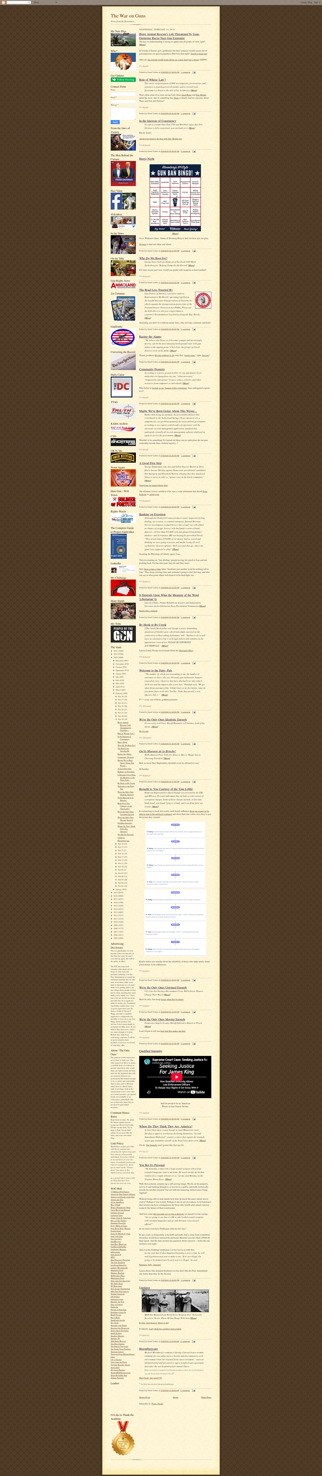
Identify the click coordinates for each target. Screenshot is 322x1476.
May (118, 683)
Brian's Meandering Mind (120, 1207)
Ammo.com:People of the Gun (123, 1197)
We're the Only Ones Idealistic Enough (126, 793)
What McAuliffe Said (119, 1375)
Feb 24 (121, 709)
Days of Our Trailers (118, 1220)
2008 (116, 928)
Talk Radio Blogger (118, 1341)
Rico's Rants (115, 1317)
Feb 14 (121, 853)
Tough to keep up (198, 53)
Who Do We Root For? (127, 745)
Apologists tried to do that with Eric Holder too (160, 138)
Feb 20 (121, 716)
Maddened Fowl (117, 1270)
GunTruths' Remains (118, 1249)
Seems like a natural (148, 610)
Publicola (114, 1307)
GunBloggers (116, 1241)
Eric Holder (201, 94)
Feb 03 (121, 886)
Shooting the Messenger (120, 1328)
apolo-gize (154, 494)
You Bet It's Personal (125, 834)
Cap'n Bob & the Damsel (120, 1210)
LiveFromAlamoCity (119, 1265)
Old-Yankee (115, 1296)
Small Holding (116, 1333)
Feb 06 (121, 876)
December (120, 660)
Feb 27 (121, 699)
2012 (116, 915)
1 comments (185, 72)
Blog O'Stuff (115, 1204)
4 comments (185, 283)
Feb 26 (121, 703)
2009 (116, 925)
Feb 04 (121, 883)
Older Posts (206, 1397)
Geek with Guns (117, 1236)
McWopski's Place (118, 1275)
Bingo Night (122, 742)
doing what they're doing (172, 999)
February (119, 693)
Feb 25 (121, 706)
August (119, 673)
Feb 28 (121, 696)
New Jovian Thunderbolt (120, 1288)
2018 (116, 896)
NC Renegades (116, 1286)
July (117, 677)
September (120, 670)
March (118, 690)
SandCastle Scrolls (118, 1320)
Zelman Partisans (117, 1378)
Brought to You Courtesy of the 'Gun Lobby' (125, 806)
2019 (116, 892)
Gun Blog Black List (118, 1244)
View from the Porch (119, 1362)
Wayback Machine (118, 1370)
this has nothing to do (164, 355)
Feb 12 (121, 860)
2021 (116, 654)
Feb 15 (121, 850)
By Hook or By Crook (126, 783)
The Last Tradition (118, 1262)
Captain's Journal (117, 1212)
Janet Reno (186, 94)
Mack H (145, 66)
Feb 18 (121, 844)
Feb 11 (121, 863)
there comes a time (152, 569)
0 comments (185, 507)
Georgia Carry (116, 1238)
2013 (116, 912)
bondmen (146, 971)
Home (175, 1397)
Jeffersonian (115, 1252)
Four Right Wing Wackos (120, 1228)
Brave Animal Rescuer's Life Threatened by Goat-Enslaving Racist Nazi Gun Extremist (169, 36)
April (118, 686)
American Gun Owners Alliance (123, 1194)
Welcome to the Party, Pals (155, 670)
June (118, 680)
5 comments (185, 329)
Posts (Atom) (157, 1403)
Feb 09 (121, 869)
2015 (116, 905)
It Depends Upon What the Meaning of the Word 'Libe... (127, 777)
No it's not (143, 731)
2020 (116, 657)
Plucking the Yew (117, 1301)
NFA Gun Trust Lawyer (120, 1291)
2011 (116, 918)
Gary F (145, 1151)
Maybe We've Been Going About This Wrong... (126, 763)
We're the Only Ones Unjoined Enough (126, 813)
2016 (116, 902)
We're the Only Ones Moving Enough (125, 818)
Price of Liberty (117, 1304)
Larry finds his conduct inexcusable (165, 1328)
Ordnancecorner (117, 1299)
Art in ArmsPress (117, 1202)
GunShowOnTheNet (118, 1246)
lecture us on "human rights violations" (169, 387)
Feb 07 (121, 873)
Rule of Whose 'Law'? (126, 733)
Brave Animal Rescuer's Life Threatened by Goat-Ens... (124, 726)
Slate (176, 97)
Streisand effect (186, 650)
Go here (142, 244)
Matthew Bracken (117, 1273)
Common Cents (117, 1215)
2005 (116, 938)
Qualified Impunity (125, 823)
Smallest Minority (117, 1336)
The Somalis (151, 1145)
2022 (116, 651)
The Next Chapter (117, 1344)
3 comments (185, 251)
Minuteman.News (117, 1278)
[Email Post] (194, 72)
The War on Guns (128, 15)
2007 (116, 931)
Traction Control (117, 1351)
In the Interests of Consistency (124, 737)
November (120, 664)
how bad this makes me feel (172, 1030)
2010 (116, 922)
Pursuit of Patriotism (118, 1309)
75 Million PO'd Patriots (120, 1191)
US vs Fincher (116, 1359)
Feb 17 (121, 847)
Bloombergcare (123, 840)
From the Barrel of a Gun (120, 1233)
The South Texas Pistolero (121, 1349)
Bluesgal (146, 1335)
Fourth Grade (116, 1231)
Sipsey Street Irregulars (120, 1330)
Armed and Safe (117, 1199)
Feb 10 (121, 866)
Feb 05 (121, 879)
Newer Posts (144, 1397)
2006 (116, 935)
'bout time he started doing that (153, 485)
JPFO (113, 1257)
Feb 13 (121, 857)
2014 (116, 909)
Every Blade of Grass (119, 1225)
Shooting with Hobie (119, 1325)
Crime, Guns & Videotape (121, 1218)
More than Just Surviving (120, 1281)
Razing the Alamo (124, 754)
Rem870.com (116, 1315)
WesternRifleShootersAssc (121, 1372)
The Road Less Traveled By (123, 749)
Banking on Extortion (126, 771)
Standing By (115, 1338)
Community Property (126, 757)
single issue (189, 355)
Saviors (205, 355)
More (142, 44)
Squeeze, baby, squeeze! (150, 1264)
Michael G (146, 145)
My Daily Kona (117, 1283)
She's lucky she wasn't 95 (150, 1377)
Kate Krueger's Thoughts (120, 1260)
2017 (116, 899)
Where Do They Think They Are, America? (126, 829)
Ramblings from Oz (118, 1312)
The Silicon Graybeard (119, 1346)
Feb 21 (121, 712)
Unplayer (121, 837)
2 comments (185, 151)
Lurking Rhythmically (119, 1267)
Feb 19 (121, 719)
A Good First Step (124, 768)
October (119, 667)
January (119, 889)
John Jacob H (116, 1254)
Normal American (118, 1294)
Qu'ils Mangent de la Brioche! (125, 798)
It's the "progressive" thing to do (153, 1322)
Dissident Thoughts (118, 1223)
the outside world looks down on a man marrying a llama (173, 59)
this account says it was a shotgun (168, 1213)
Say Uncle (115, 1322)
